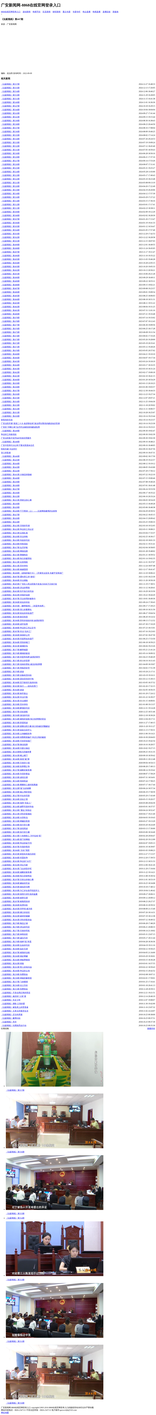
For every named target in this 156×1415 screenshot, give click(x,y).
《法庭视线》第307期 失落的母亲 (15, 847)
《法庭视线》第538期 (10, 124)
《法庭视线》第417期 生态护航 (14, 547)
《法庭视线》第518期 (10, 194)
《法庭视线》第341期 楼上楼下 (14, 755)
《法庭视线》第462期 (10, 372)
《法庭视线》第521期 (10, 183)
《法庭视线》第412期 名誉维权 (14, 562)
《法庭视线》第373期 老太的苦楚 (15, 661)
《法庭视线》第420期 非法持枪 (14, 537)
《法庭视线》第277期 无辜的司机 (15, 931)
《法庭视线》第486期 (10, 292)
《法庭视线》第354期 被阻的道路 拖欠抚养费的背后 (23, 719)
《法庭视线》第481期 (10, 310)
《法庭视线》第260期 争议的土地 (15, 971)
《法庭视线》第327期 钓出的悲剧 (15, 796)
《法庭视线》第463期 (10, 369)
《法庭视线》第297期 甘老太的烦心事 (17, 880)
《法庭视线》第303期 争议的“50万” (16, 861)
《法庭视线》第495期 (10, 259)
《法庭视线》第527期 (10, 161)
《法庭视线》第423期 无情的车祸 (15, 526)
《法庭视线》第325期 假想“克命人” (16, 803)
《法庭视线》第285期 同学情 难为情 (16, 909)
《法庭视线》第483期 (10, 303)
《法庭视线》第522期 (10, 179)
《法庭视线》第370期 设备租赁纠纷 (16, 675)
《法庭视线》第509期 (10, 212)
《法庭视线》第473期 (10, 339)
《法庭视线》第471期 (10, 347)
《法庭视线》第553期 (10, 95)
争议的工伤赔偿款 (9, 434)
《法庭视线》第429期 (10, 507)
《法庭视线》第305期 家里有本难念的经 (18, 854)
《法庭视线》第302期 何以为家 (14, 865)
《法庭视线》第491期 (10, 274)
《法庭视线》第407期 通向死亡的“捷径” (18, 577)
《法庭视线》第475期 (10, 332)
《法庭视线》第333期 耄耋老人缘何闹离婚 (19, 785)
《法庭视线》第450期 (10, 416)
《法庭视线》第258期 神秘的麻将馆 (16, 978)
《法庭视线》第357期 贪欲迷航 (14, 712)
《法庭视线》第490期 (10, 277)
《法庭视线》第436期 (10, 493)
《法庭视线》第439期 (10, 482)
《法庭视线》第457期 (10, 391)
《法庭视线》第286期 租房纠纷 (14, 905)
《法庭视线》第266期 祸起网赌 (14, 956)
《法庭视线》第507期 (10, 219)
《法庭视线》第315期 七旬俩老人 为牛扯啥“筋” (21, 836)
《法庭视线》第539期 (10, 121)
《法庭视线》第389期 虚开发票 (14, 624)
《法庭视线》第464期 (10, 365)
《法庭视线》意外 (9, 1022)
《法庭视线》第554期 (10, 91)
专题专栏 (76, 12)
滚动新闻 (26, 12)
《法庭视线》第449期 (10, 431)
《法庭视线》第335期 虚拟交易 (14, 777)
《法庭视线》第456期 (10, 394)
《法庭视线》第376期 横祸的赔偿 (15, 653)
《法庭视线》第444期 (10, 464)
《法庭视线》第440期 (10, 478)
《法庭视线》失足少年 (10, 1000)
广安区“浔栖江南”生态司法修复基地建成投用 (20, 427)
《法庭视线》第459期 (10, 383)
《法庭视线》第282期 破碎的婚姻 (15, 916)
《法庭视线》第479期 (10, 318)
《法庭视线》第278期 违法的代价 (15, 927)
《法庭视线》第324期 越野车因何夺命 (17, 807)
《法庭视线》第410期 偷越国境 (14, 569)
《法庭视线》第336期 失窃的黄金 (15, 774)
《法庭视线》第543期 (10, 113)
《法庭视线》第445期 (10, 460)
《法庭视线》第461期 (10, 376)
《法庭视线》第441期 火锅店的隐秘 (16, 474)
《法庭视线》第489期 (10, 281)
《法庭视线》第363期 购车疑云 (14, 693)
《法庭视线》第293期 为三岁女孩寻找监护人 (20, 890)
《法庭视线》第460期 (10, 380)
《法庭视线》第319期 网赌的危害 (15, 821)
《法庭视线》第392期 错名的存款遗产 (17, 613)
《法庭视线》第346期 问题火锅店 (15, 748)
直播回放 (106, 12)
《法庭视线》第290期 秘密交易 (14, 898)
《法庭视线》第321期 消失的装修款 (16, 814)
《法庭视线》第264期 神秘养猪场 (15, 960)
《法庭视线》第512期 (10, 204)
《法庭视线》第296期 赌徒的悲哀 (15, 883)
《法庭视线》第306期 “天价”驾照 (15, 850)
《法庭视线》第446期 (10, 456)
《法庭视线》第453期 (10, 405)
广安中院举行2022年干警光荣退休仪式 (17, 445)
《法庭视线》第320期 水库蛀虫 (14, 817)
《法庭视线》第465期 (10, 361)
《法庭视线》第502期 (10, 237)
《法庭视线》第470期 (10, 350)
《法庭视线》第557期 (10, 84)
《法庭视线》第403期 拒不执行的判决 (17, 591)
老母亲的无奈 (7, 420)
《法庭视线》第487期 (10, 288)
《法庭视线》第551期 (10, 99)
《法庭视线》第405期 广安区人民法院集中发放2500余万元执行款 (29, 584)
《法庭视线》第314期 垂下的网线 (15, 839)
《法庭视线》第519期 (10, 190)
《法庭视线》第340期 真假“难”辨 (15, 759)
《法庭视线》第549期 (10, 102)
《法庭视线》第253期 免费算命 (14, 989)
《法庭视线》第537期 (10, 128)
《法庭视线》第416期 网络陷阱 (14, 551)
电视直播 (96, 12)
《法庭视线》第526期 (10, 164)
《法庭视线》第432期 (10, 496)
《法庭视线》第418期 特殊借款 (14, 544)
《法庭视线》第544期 (10, 110)
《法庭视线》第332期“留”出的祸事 (16, 788)
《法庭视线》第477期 (10, 325)
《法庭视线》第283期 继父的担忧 (15, 912)
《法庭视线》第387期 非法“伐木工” (16, 631)
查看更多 (151, 1028)
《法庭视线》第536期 (10, 132)
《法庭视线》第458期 (10, 387)
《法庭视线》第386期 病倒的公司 (15, 635)
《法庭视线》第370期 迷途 (12, 672)
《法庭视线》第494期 (10, 263)
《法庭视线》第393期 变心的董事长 (16, 609)
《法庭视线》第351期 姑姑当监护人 (16, 730)
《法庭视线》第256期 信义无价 (14, 985)
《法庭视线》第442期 (10, 471)
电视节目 (36, 12)
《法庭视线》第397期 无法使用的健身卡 (18, 599)
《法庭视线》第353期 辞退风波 (14, 723)
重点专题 (66, 12)
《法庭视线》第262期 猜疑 (12, 963)
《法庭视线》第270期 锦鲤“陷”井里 (16, 942)
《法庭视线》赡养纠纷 (10, 1018)
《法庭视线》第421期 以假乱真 (14, 533)
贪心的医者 (6, 453)
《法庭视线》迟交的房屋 (11, 1015)
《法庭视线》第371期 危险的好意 (15, 668)
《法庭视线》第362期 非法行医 (14, 697)
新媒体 (115, 12)
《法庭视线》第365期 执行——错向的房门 (19, 686)
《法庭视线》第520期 (10, 186)
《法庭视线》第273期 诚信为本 (14, 938)
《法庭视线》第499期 (10, 245)
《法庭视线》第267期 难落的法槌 (15, 952)
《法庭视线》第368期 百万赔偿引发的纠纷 (19, 682)
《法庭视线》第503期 (10, 234)
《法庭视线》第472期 (10, 343)
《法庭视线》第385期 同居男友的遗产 (17, 639)
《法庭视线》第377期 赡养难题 (14, 650)
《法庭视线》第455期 (10, 398)
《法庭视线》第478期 (10, 321)
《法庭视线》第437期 (10, 489)
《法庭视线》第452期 (10, 409)
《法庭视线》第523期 (10, 175)
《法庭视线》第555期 (10, 88)
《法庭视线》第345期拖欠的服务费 (16, 752)
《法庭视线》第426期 (10, 518)
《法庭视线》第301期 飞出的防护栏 (16, 869)
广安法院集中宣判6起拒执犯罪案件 (16, 438)
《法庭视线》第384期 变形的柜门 (15, 642)
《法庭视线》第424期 (10, 522)
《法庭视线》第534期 (10, 139)
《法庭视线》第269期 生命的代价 (15, 945)
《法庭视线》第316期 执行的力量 (15, 832)
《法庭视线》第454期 (10, 402)
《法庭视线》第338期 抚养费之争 (15, 766)
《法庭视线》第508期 (10, 215)
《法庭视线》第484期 (10, 299)
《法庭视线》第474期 (10, 336)
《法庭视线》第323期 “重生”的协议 (16, 810)
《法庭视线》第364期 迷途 (12, 690)
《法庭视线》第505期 (10, 226)
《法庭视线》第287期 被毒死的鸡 (15, 901)
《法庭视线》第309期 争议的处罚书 (16, 843)
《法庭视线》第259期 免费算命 (14, 974)
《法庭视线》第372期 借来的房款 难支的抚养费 (21, 664)
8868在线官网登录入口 (10, 12)
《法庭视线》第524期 (10, 172)
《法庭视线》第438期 (10, 485)
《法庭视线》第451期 (10, 412)
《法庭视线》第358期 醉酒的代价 (15, 708)
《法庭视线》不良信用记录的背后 (15, 993)
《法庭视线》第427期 (10, 515)
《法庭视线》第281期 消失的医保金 (16, 920)
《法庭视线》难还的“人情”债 (13, 996)
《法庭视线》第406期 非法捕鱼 (14, 580)
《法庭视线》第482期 (10, 307)
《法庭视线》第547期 (10, 106)
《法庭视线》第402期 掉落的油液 (15, 595)
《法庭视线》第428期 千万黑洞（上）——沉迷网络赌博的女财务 (29, 511)
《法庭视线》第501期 (10, 241)
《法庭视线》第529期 (10, 157)
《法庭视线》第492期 (10, 270)
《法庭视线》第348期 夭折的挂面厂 (16, 741)
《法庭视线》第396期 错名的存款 (15, 602)
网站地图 (5, 1413)
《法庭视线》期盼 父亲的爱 (13, 1004)
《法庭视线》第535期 (10, 135)
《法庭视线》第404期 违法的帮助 (15, 588)
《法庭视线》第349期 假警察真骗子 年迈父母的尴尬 (23, 737)
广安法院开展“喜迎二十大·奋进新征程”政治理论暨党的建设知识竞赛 (30, 423)
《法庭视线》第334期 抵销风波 (14, 781)
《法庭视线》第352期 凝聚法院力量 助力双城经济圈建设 (25, 726)
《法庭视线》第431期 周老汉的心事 (16, 500)
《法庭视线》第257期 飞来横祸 (14, 982)
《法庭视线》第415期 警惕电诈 (14, 555)
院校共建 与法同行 (9, 449)
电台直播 (86, 12)
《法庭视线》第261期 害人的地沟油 (16, 967)
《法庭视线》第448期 (10, 442)
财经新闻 (56, 12)
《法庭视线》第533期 (10, 142)
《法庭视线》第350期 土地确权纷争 (16, 734)
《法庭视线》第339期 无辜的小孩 (15, 763)
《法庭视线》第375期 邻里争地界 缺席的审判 (20, 657)
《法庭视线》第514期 (10, 201)
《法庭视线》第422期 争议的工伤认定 (17, 529)
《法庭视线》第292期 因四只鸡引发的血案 (19, 894)
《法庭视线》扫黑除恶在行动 (13, 1025)
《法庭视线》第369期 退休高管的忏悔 (17, 679)
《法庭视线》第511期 (10, 208)
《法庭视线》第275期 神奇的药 (14, 934)
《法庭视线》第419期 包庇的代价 (15, 540)
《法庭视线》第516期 (10, 197)
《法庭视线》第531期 (10, 150)
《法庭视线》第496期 (10, 256)
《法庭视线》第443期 (10, 467)
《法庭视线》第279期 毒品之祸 (14, 923)
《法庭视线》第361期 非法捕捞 (14, 701)
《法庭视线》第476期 (10, 329)
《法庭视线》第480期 (10, 314)
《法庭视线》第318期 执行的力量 (15, 825)
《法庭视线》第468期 (10, 354)
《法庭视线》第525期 (10, 168)
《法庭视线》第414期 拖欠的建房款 (16, 558)
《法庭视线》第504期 (10, 230)
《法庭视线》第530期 (10, 153)
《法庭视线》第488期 (10, 285)
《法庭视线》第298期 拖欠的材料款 (16, 876)
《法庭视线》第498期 (10, 248)
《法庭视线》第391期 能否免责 (14, 617)
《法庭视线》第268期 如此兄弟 (14, 949)
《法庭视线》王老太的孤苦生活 (14, 1011)
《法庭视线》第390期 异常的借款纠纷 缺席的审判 (22, 620)
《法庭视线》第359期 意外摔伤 (14, 704)
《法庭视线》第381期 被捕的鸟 (14, 646)
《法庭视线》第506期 (10, 223)
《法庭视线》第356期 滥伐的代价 (15, 715)
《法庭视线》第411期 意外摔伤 (14, 566)
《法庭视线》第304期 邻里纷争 (14, 858)
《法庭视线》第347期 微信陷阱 (14, 745)
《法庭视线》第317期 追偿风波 (14, 828)
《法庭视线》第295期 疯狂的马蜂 (15, 887)
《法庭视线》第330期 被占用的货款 (16, 792)
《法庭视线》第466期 (10, 358)
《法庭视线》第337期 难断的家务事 (16, 770)
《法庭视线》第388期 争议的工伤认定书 (18, 628)
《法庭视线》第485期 (10, 296)
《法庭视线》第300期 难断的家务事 (16, 872)
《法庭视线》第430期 (10, 504)
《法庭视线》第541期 (10, 117)
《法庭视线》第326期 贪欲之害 (14, 799)
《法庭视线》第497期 (10, 252)
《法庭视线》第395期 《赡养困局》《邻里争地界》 (23, 606)
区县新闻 (46, 12)
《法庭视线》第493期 (10, 267)
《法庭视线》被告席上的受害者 (14, 1007)
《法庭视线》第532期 (10, 146)
